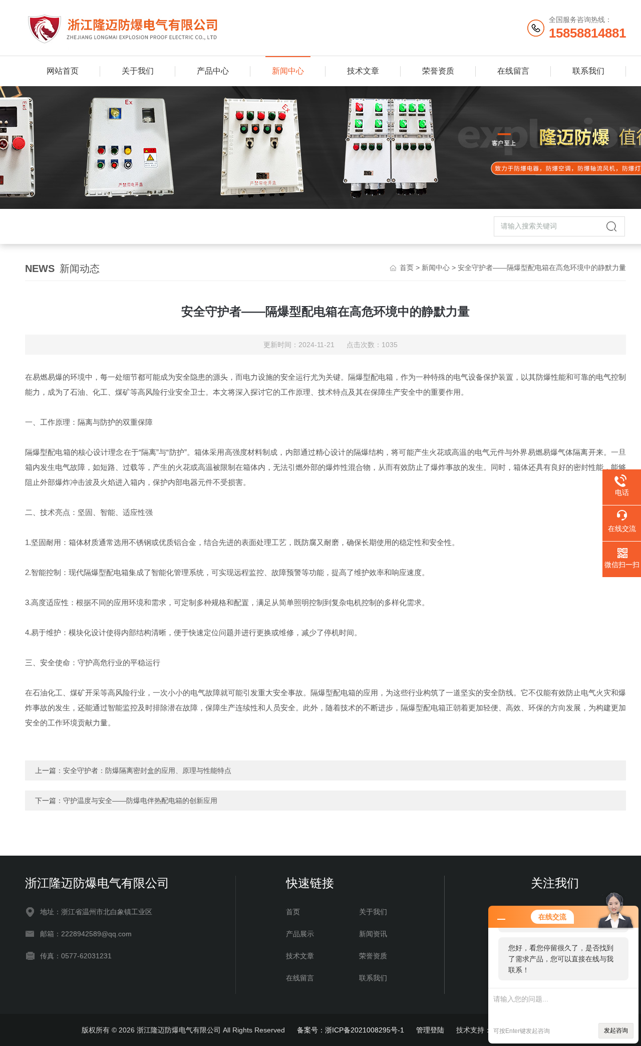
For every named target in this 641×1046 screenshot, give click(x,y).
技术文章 (363, 71)
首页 (407, 268)
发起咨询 (616, 1030)
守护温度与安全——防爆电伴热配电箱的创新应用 (140, 801)
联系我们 (588, 71)
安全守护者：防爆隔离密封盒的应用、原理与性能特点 (147, 770)
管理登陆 (430, 1030)
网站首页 (63, 71)
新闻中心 (288, 71)
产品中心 (213, 71)
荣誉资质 (438, 71)
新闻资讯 (373, 934)
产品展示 (300, 934)
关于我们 (138, 71)
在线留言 (513, 71)
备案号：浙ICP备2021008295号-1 (350, 1030)
